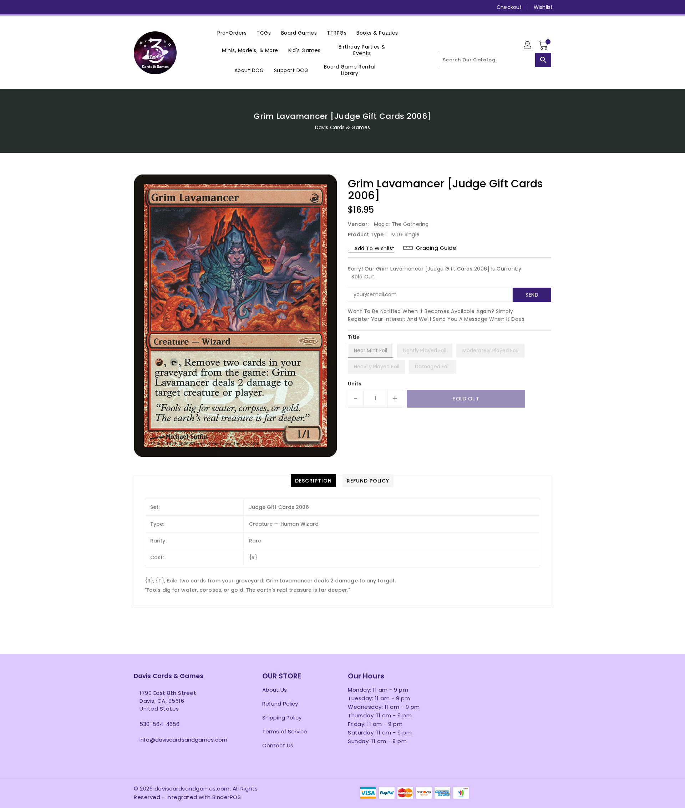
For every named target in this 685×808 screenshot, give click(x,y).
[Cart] (544, 46)
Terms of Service (285, 731)
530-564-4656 (159, 724)
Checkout (509, 7)
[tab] (313, 480)
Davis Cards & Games (342, 127)
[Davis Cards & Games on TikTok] (205, 7)
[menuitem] (232, 32)
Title (354, 336)
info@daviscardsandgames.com (183, 739)
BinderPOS (226, 797)
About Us (274, 689)
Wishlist (543, 7)
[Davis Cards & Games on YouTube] (164, 7)
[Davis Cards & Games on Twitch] (192, 7)
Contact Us (277, 745)
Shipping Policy (282, 717)
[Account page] (528, 46)
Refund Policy (280, 703)
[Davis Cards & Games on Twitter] (137, 7)
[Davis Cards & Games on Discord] (178, 7)
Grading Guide (436, 248)
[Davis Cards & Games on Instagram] (151, 7)
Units (355, 383)
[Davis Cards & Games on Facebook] (123, 7)
